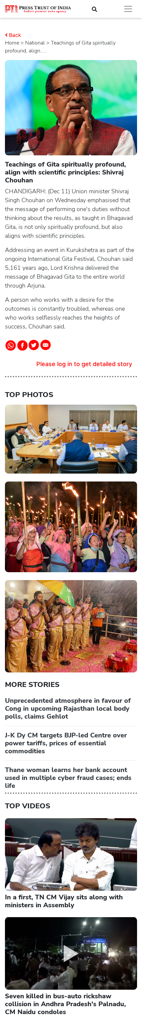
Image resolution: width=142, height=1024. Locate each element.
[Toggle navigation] (128, 9)
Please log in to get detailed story (84, 363)
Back (15, 35)
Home (12, 43)
